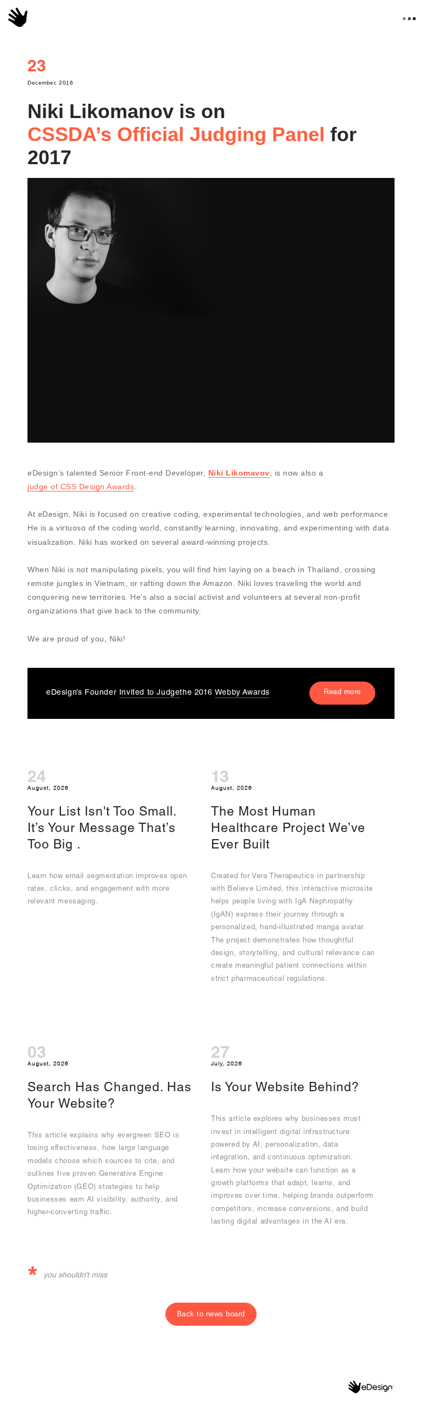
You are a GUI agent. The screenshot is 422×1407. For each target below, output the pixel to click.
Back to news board (211, 1314)
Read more (342, 692)
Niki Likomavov (239, 472)
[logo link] (17, 17)
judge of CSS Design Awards (80, 486)
